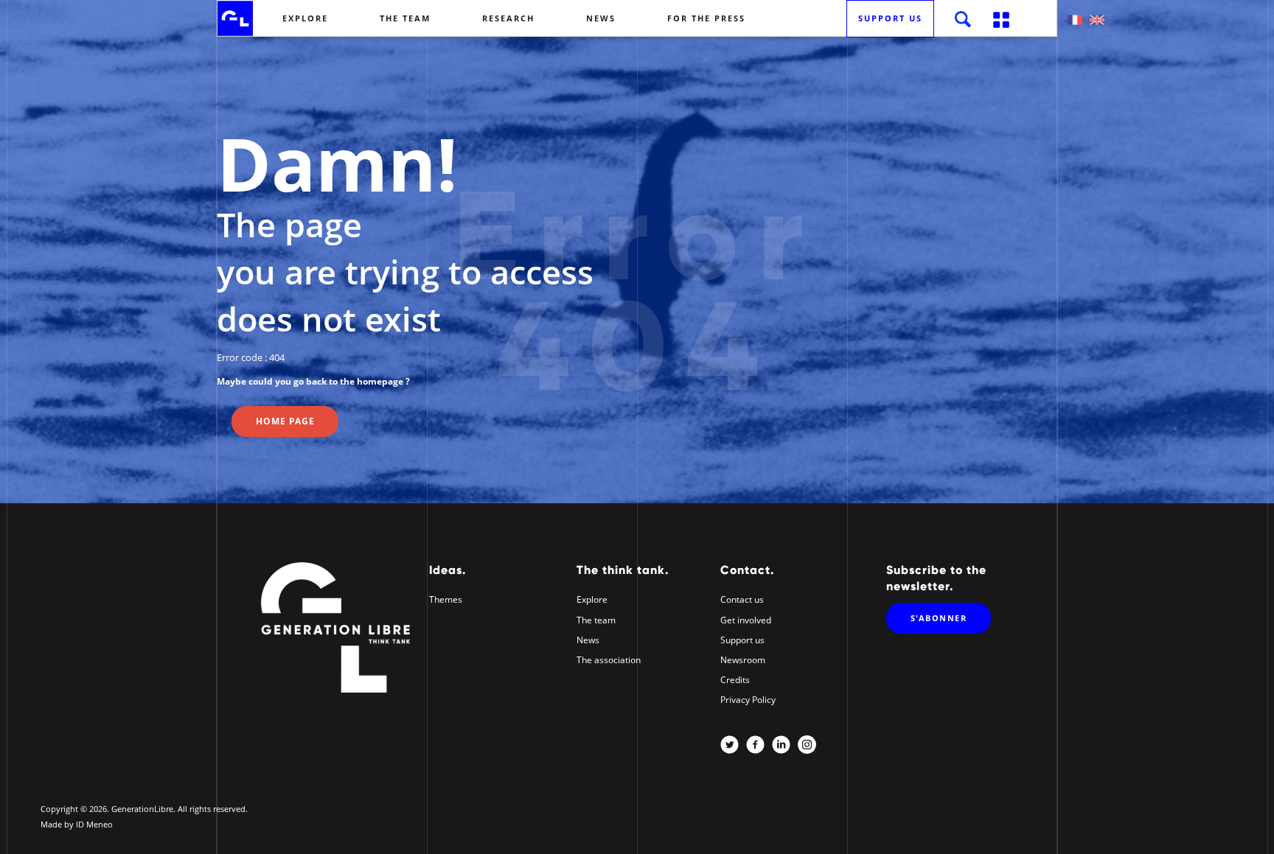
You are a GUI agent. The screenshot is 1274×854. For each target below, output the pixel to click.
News (601, 18)
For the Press (706, 18)
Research (508, 18)
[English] (1097, 20)
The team (405, 18)
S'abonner (939, 617)
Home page (285, 421)
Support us (890, 18)
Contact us (742, 599)
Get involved (745, 620)
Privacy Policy (748, 699)
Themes (445, 599)
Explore (305, 18)
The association (609, 660)
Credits (735, 679)
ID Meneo (94, 824)
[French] (1075, 20)
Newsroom (742, 660)
